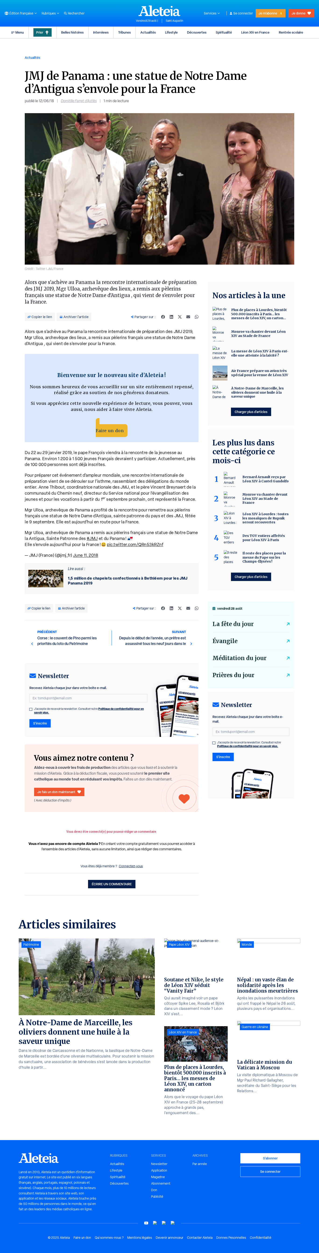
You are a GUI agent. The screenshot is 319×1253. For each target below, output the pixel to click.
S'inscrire (40, 723)
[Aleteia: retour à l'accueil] (159, 11)
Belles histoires (72, 32)
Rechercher (76, 13)
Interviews (101, 32)
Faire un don (110, 430)
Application (159, 1170)
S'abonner (270, 1158)
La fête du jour (233, 624)
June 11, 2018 (85, 555)
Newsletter (159, 1164)
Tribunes (124, 32)
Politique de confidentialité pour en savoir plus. (247, 746)
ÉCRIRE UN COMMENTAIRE (112, 884)
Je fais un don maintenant (56, 792)
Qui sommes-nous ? (109, 1238)
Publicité (157, 1196)
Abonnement (160, 1183)
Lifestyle (171, 32)
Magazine (158, 1177)
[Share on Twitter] (180, 317)
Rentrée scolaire (291, 32)
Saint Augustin (174, 21)
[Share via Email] (188, 317)
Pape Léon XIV (179, 944)
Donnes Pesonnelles (231, 1238)
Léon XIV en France (255, 32)
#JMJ (92, 538)
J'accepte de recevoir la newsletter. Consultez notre (89, 710)
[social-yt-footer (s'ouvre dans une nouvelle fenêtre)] (146, 1223)
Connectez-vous (131, 866)
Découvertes (196, 32)
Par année (199, 1164)
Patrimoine (31, 944)
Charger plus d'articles (251, 412)
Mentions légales (139, 1238)
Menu (19, 32)
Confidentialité (260, 1238)
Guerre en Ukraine (255, 1027)
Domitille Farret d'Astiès (79, 100)
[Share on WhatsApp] (196, 317)
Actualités (148, 32)
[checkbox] (30, 709)
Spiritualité (224, 32)
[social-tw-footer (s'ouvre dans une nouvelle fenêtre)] (164, 1223)
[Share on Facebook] (163, 317)
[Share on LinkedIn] (171, 317)
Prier (39, 32)
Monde (247, 944)
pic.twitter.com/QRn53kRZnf (135, 544)
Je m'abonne (268, 13)
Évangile (225, 641)
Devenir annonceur (169, 1238)
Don (154, 1190)
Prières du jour (233, 675)
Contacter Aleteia (200, 1238)
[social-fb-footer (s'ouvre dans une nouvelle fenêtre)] (155, 1223)
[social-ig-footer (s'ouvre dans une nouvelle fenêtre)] (173, 1223)
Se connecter (243, 13)
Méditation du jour (239, 658)
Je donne (298, 13)
